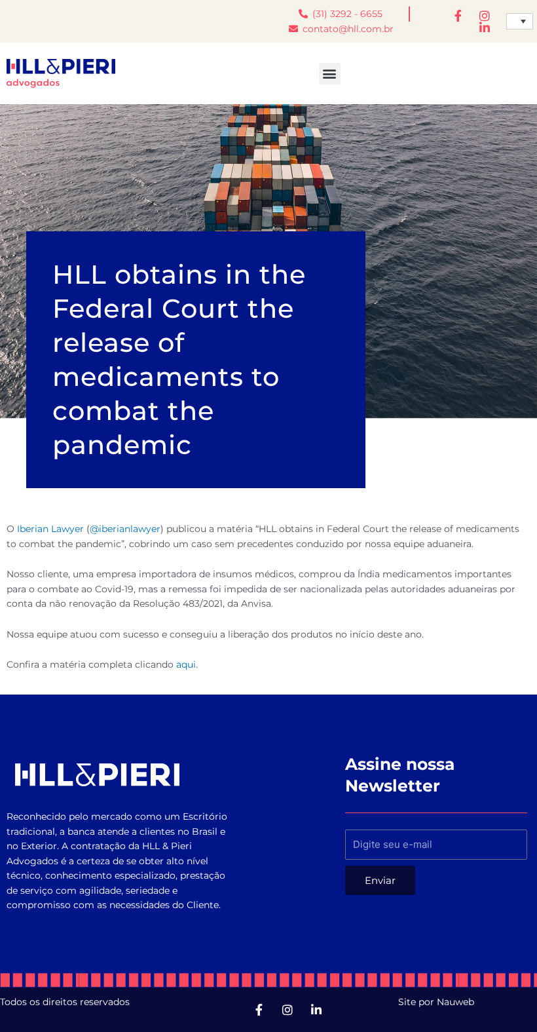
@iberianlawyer (125, 529)
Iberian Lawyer (50, 529)
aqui (186, 664)
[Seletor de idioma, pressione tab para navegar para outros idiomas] (519, 21)
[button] (330, 74)
